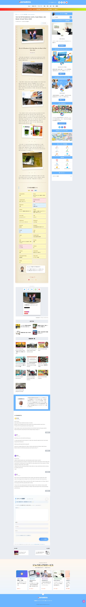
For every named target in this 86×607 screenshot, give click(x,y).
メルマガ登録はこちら (52, 2)
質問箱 (57, 6)
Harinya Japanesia (44, 317)
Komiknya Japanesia (67, 168)
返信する (47, 432)
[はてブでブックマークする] (32, 289)
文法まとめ (67, 151)
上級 (50, 6)
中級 (47, 6)
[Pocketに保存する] (39, 289)
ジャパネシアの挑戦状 (67, 155)
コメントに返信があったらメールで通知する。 (24, 535)
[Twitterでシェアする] (24, 289)
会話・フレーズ (57, 155)
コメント (17, 507)
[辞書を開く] (83, 601)
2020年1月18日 (18, 456)
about (29, 6)
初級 (44, 6)
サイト (16, 530)
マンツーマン (40, 6)
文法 (53, 6)
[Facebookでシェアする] (28, 289)
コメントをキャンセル (30, 498)
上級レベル (56, 151)
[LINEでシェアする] (35, 289)
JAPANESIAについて (61, 123)
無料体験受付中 (62, 45)
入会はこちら (34, 6)
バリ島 (57, 161)
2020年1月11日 (18, 419)
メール (17, 526)
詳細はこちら (62, 73)
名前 (16, 522)
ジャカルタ (67, 161)
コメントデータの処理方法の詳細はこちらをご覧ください (38, 544)
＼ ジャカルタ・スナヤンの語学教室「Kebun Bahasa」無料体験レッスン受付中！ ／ (43, 9)
